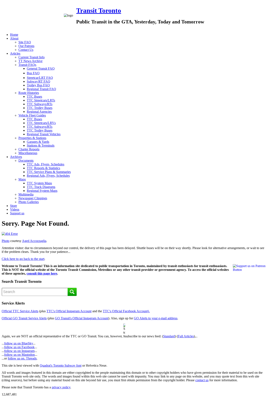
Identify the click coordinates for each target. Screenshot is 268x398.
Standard (169, 336)
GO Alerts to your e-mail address (155, 318)
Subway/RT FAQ (38, 81)
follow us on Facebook (19, 347)
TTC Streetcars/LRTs (41, 100)
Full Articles (186, 336)
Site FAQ (24, 42)
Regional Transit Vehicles (44, 134)
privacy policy (61, 387)
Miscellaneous (27, 153)
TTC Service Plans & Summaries (49, 172)
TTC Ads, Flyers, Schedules (45, 164)
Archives (16, 157)
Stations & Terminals (40, 145)
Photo (5, 241)
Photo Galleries (28, 202)
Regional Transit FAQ (41, 89)
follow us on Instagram (19, 351)
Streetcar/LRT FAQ (40, 77)
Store (13, 205)
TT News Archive (30, 61)
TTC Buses (34, 96)
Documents (26, 160)
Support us (17, 213)
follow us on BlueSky (18, 343)
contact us (202, 380)
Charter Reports (28, 149)
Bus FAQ (33, 73)
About (14, 38)
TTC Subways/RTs (39, 104)
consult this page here (42, 273)
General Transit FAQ (41, 68)
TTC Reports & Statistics (43, 168)
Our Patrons (26, 46)
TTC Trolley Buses (39, 108)
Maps (22, 179)
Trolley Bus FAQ (38, 85)
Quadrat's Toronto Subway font (60, 365)
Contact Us (25, 49)
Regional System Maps (42, 190)
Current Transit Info (31, 57)
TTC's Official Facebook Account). (126, 311)
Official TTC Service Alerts (20, 311)
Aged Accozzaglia (34, 241)
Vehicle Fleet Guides (32, 115)
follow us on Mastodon (19, 354)
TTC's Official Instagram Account (68, 311)
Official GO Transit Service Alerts (24, 318)
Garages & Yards (38, 141)
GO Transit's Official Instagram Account (81, 318)
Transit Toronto (98, 10)
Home (14, 34)
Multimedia (26, 194)
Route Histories (28, 93)
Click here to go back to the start (23, 259)
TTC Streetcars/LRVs (41, 123)
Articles (15, 53)
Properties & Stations (32, 138)
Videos (14, 209)
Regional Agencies (39, 111)
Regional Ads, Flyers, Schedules (48, 175)
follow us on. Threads (22, 358)
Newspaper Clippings (32, 198)
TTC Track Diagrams (41, 187)
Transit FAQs (27, 65)
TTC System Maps (39, 183)
